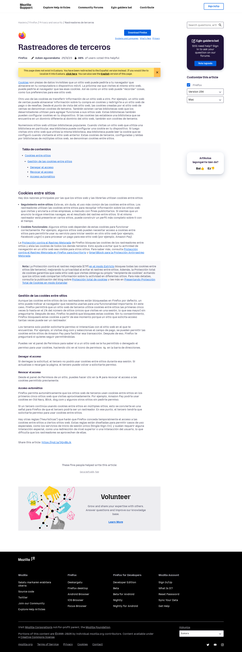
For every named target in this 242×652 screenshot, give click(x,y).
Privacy (156, 38)
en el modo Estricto (101, 266)
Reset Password (169, 594)
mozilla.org (25, 644)
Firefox (33, 22)
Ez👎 (211, 168)
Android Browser (78, 594)
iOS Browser (75, 600)
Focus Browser (77, 606)
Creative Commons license (37, 637)
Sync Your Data (168, 600)
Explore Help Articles (56, 7)
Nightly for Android (125, 606)
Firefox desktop (78, 588)
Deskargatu (75, 582)
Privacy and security (51, 22)
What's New (145, 38)
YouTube (215, 644)
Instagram (222, 644)
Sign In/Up (213, 6)
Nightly (117, 600)
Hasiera (22, 22)
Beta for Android (123, 594)
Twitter (23, 597)
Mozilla (26, 559)
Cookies (23, 82)
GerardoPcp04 (87, 472)
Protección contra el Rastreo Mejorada (46, 242)
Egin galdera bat (121, 7)
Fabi (97, 472)
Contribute (147, 7)
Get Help (164, 606)
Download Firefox (137, 32)
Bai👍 (200, 168)
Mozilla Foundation (98, 627)
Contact (97, 644)
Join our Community (31, 603)
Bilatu (220, 25)
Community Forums (90, 7)
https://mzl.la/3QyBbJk (56, 442)
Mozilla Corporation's (38, 627)
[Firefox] (22, 35)
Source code (26, 591)
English (105, 74)
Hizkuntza (184, 627)
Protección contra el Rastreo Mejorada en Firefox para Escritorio (78, 251)
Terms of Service (48, 644)
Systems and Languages (126, 38)
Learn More (115, 522)
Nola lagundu (205, 63)
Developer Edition (124, 582)
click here (71, 74)
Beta (116, 588)
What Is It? (166, 588)
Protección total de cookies (89, 279)
